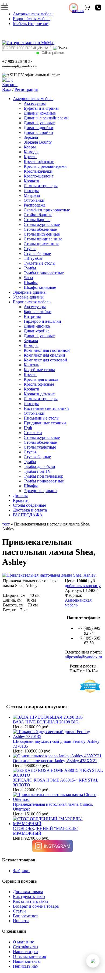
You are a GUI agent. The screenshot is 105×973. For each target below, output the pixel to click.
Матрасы (32, 195)
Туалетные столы (39, 263)
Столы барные (37, 219)
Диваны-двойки (38, 127)
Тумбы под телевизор (43, 476)
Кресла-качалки (38, 171)
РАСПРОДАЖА (28, 515)
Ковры (30, 147)
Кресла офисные (39, 161)
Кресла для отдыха (41, 379)
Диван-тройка (37, 331)
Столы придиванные (43, 239)
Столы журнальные (42, 224)
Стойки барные (38, 214)
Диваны (20, 495)
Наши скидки (25, 951)
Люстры (31, 190)
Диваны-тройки (38, 132)
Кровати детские (39, 394)
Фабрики (21, 870)
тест (6, 524)
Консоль (31, 365)
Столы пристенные (41, 244)
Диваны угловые (39, 122)
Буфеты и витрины (41, 108)
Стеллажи (33, 432)
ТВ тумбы (33, 258)
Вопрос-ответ (25, 916)
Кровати (31, 181)
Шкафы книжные (40, 287)
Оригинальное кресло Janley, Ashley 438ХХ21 (55, 760)
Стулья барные (37, 253)
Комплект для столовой (45, 360)
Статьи (19, 911)
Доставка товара (28, 891)
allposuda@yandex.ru (83, 657)
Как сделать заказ (29, 896)
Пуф (28, 427)
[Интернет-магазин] (28, 42)
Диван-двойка (37, 326)
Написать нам (25, 966)
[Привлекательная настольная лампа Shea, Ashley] (49, 575)
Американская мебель (33, 14)
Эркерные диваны (30, 292)
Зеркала (31, 137)
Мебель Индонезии (30, 23)
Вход (6, 89)
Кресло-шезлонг (39, 176)
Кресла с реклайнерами (45, 166)
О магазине (23, 942)
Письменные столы (42, 418)
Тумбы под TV (37, 471)
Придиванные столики (45, 423)
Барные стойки (37, 311)
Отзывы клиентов (29, 956)
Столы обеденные (40, 229)
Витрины (32, 316)
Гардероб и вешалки (42, 321)
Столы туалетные (40, 447)
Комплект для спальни (44, 355)
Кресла (30, 156)
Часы (28, 277)
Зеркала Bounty (38, 142)
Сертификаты (25, 946)
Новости (21, 920)
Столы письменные (42, 234)
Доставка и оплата (30, 510)
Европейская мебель (31, 18)
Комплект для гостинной (47, 350)
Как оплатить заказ (30, 901)
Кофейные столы (39, 369)
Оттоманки (34, 200)
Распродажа (35, 205)
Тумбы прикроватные (44, 273)
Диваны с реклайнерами (46, 118)
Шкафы (31, 282)
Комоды (31, 152)
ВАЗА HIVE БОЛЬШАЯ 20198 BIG (46, 722)
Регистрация (26, 89)
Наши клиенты (27, 961)
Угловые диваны (28, 297)
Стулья (30, 248)
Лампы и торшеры (41, 185)
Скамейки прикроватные (47, 210)
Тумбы (30, 268)
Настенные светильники (46, 408)
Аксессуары (35, 103)
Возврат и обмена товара (36, 906)
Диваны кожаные (40, 113)
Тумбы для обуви (39, 466)
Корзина (10, 84)
